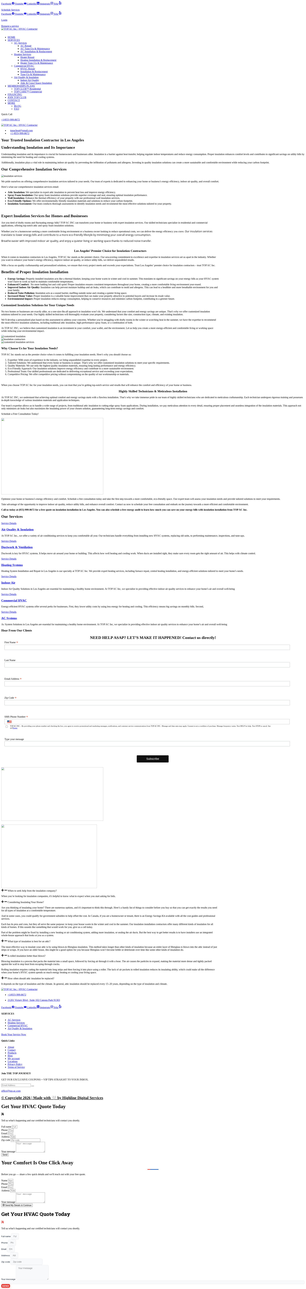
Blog (10, 1055)
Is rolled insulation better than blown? (26, 955)
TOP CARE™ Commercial (28, 91)
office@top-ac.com (11, 1091)
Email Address (13, 679)
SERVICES (14, 40)
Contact (11, 1050)
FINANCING (15, 94)
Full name (6, 1126)
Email (4, 1133)
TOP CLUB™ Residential (27, 88)
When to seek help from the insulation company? (32, 890)
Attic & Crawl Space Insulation (36, 83)
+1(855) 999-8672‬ (10, 119)
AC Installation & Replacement (36, 51)
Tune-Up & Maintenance (33, 74)
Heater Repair (27, 57)
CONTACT (14, 100)
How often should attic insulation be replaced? (31, 978)
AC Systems (9, 618)
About (11, 1047)
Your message (8, 1151)
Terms (15, 728)
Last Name (9, 660)
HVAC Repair (27, 68)
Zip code (6, 1140)
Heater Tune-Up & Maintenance (36, 63)
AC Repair (25, 45)
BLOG (17, 106)
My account (14, 1058)
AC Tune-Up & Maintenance (35, 48)
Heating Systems (12, 565)
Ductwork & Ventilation (17, 547)
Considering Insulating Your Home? (26, 902)
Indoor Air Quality (29, 80)
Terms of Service (16, 1067)
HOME (11, 37)
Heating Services (22, 54)
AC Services (20, 43)
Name (4, 1180)
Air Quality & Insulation (26, 77)
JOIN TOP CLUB (17, 97)
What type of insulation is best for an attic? (29, 941)
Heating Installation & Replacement (38, 60)
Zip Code (10, 698)
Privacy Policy (15, 1064)
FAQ (16, 108)
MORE (11, 103)
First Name (11, 642)
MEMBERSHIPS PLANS (21, 86)
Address (5, 1136)
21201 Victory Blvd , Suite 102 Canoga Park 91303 (34, 1000)
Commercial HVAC (24, 65)
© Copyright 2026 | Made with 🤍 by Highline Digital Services (52, 1098)
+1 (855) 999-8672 (19, 133)
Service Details (8, 523)
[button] (110, 890)
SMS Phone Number (16, 717)
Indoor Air (8, 582)
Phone (4, 1130)
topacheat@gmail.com (21, 130)
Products (12, 1052)
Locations (13, 1061)
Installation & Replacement (34, 71)
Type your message (14, 739)
